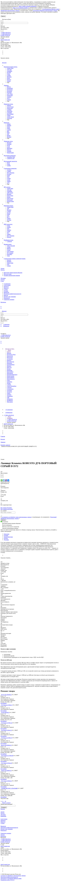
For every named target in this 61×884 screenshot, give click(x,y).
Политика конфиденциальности (12, 293)
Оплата (6, 538)
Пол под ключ (7, 274)
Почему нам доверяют (10, 296)
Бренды (6, 295)
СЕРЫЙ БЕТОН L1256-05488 (9, 788)
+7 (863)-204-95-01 (6, 32)
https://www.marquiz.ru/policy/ (21, 7)
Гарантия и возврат (9, 299)
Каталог (3, 809)
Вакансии (6, 292)
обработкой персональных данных (10, 10)
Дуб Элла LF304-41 (6, 781)
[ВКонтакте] (8, 480)
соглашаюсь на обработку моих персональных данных (16, 517)
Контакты (3, 836)
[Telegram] (4, 480)
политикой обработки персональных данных (45, 10)
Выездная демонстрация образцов (13, 272)
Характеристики (8, 537)
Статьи (6, 289)
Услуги (2, 813)
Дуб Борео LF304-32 (6, 722)
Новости (6, 288)
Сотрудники (7, 285)
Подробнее (4, 703)
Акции (2, 811)
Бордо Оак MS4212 (6, 745)
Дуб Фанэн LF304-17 (7, 705)
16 (5, 801)
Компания (3, 816)
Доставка (6, 539)
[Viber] (6, 480)
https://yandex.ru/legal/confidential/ (27, 6)
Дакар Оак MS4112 (6, 770)
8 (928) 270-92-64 (5, 35)
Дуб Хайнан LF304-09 (7, 755)
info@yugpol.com (5, 39)
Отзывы (6, 291)
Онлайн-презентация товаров (12, 275)
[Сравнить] (2, 477)
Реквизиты (7, 298)
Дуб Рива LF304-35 (6, 730)
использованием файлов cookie (50, 9)
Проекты (6, 286)
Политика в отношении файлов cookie (11, 878)
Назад (9, 350)
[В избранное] (2, 475)
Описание (6, 534)
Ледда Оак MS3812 (6, 694)
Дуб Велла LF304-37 (6, 737)
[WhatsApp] (2, 480)
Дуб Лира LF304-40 (6, 763)
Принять (3, 16)
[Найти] (2, 31)
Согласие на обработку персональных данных (13, 875)
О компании (7, 283)
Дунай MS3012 (5, 712)
